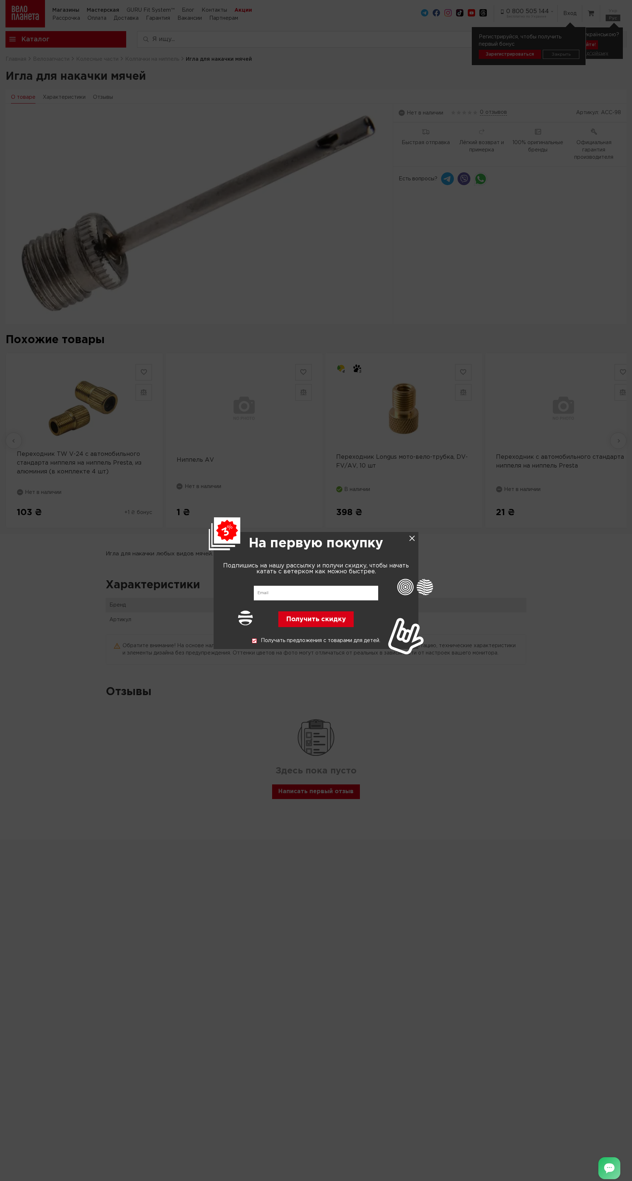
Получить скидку (316, 620)
